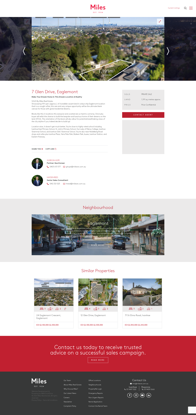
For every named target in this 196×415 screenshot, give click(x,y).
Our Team (67, 380)
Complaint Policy (70, 406)
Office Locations (95, 380)
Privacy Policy (36, 400)
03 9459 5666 (149, 389)
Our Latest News (70, 393)
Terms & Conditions (50, 400)
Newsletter (68, 402)
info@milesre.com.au (140, 383)
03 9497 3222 (131, 389)
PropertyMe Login (95, 389)
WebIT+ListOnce (47, 393)
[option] (98, 49)
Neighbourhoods (95, 385)
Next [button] (169, 50)
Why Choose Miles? (71, 389)
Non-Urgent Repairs (96, 397)
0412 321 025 (55, 184)
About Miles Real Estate (72, 385)
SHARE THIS (36, 149)
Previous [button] (27, 50)
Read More (98, 245)
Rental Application (95, 402)
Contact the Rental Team (98, 406)
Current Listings (174, 8)
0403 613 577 (55, 167)
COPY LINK (50, 149)
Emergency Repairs (96, 393)
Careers (67, 397)
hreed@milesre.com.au (75, 184)
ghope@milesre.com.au (76, 167)
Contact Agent (143, 115)
